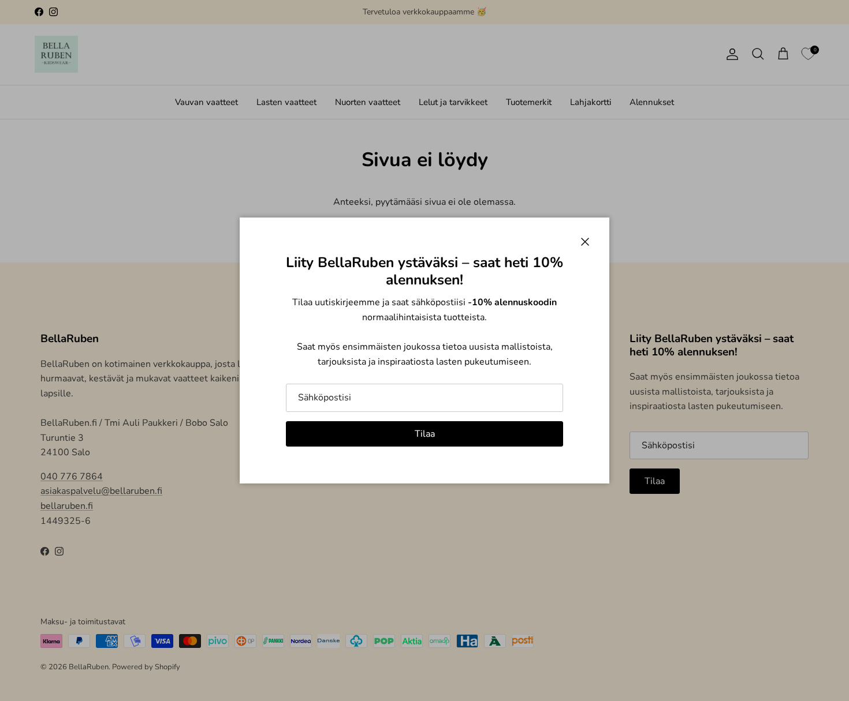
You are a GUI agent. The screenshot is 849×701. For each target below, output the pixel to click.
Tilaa (425, 434)
